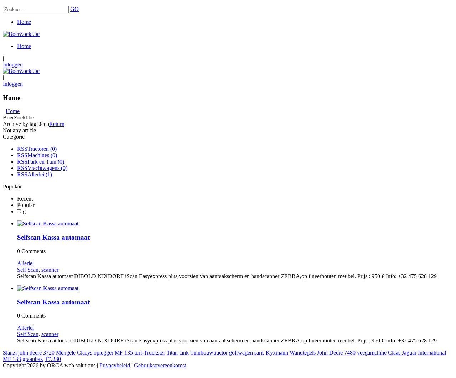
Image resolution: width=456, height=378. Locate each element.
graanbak (32, 359)
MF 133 (12, 359)
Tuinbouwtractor (209, 353)
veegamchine (372, 353)
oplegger (103, 353)
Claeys (84, 353)
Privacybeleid (114, 365)
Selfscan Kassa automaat (53, 237)
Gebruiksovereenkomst (160, 365)
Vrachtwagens (47, 168)
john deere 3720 (36, 353)
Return (56, 124)
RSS (22, 149)
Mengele (66, 353)
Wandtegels (303, 353)
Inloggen (13, 65)
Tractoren (42, 149)
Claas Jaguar (402, 353)
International (432, 353)
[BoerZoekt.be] (21, 34)
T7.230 (53, 359)
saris (259, 353)
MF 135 (124, 353)
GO (74, 9)
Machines (42, 155)
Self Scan (27, 270)
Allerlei (39, 174)
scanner (49, 270)
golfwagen (241, 353)
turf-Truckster (149, 353)
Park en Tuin (45, 162)
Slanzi (10, 353)
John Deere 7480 (336, 353)
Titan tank (177, 353)
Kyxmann (277, 353)
